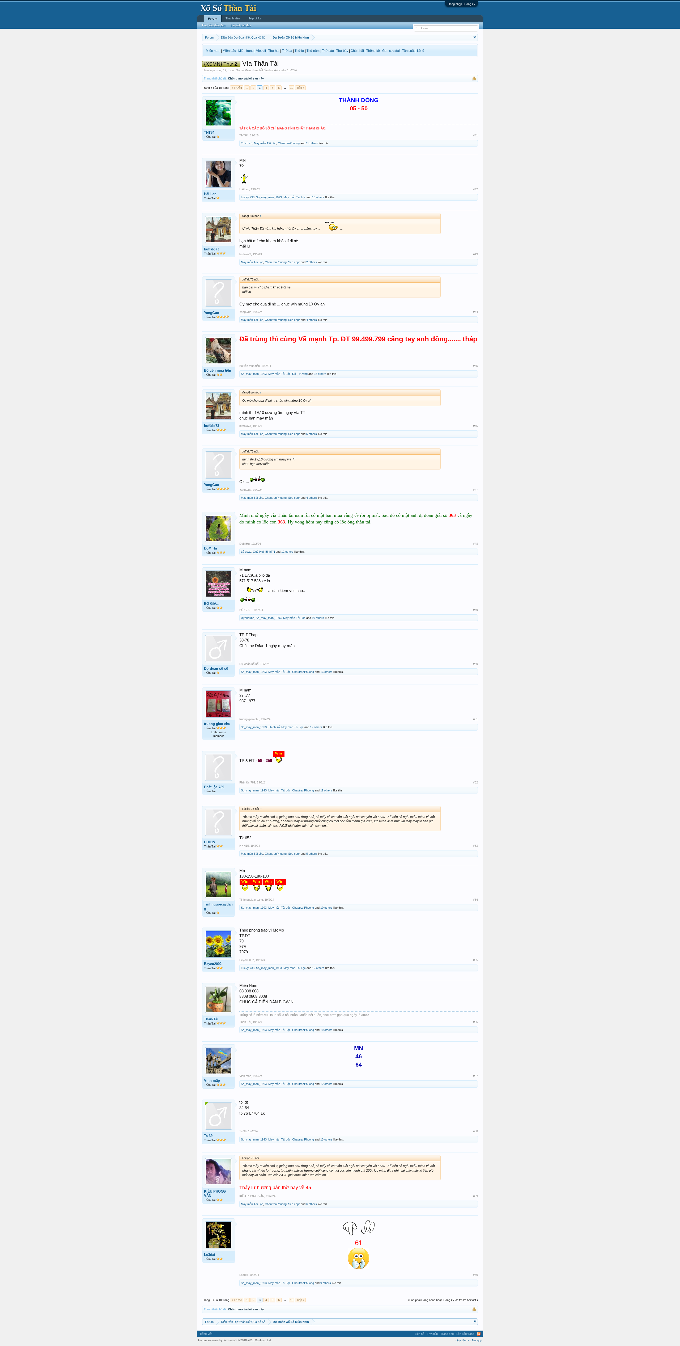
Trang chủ (447, 1333)
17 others (316, 727)
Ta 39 (208, 1136)
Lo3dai (209, 1255)
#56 (475, 1022)
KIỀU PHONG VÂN (215, 1193)
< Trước (236, 87)
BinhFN (270, 551)
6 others (311, 1204)
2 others (311, 262)
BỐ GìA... (211, 604)
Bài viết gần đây (241, 25)
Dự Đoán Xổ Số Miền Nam (241, 70)
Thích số (246, 143)
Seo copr (294, 262)
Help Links (254, 18)
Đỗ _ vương (300, 373)
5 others (311, 433)
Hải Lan (210, 194)
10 (291, 87)
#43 (475, 254)
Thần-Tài (211, 1019)
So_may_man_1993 (269, 197)
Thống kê (373, 51)
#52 (475, 782)
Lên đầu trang (465, 1333)
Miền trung (246, 51)
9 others (325, 1283)
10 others (318, 617)
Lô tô (420, 51)
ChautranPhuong (289, 143)
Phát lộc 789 (214, 787)
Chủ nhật (357, 51)
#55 (475, 960)
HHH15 (209, 842)
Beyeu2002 (213, 964)
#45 (475, 365)
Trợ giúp (432, 1333)
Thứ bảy (342, 51)
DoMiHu (210, 548)
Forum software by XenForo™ (235, 1340)
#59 (475, 1196)
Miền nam (213, 51)
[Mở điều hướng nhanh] (474, 37)
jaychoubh (247, 617)
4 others (311, 319)
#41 (475, 135)
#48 (475, 543)
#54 (475, 899)
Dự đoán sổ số (216, 668)
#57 (475, 1075)
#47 (475, 489)
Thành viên (233, 18)
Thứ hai (273, 51)
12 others (287, 551)
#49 (475, 609)
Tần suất (408, 51)
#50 (475, 663)
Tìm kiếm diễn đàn (213, 25)
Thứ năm (313, 51)
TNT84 (209, 133)
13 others (318, 197)
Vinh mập (212, 1081)
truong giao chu (217, 724)
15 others (320, 373)
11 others (312, 143)
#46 (475, 425)
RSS (479, 1334)
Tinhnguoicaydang (218, 906)
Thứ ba (287, 51)
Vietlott (261, 51)
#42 (475, 189)
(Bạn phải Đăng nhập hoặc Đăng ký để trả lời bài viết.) (443, 1300)
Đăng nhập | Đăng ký (461, 4)
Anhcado (280, 70)
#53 (475, 845)
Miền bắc (229, 51)
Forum (212, 18)
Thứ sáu (328, 51)
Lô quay (246, 551)
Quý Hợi (258, 551)
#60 (475, 1274)
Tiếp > (300, 87)
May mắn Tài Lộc (265, 143)
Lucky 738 (247, 197)
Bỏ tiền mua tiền (217, 370)
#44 (475, 311)
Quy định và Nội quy (469, 1340)
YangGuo (211, 313)
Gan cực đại (391, 51)
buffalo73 (211, 249)
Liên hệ (419, 1333)
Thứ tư (299, 51)
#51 (475, 719)
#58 (475, 1131)
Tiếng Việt (205, 1333)
